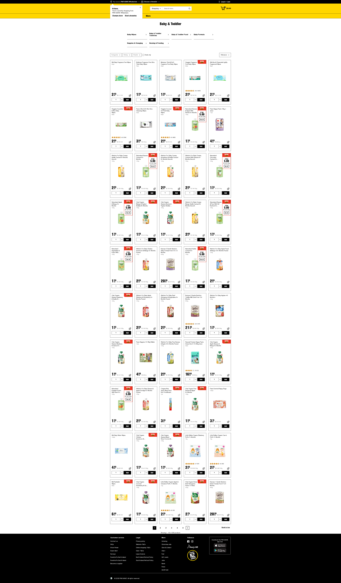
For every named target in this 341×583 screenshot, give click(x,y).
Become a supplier (116, 563)
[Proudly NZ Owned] (192, 555)
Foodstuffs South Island (118, 560)
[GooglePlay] (220, 550)
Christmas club (166, 544)
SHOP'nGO (165, 570)
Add (127, 100)
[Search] (189, 8)
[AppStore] (220, 545)
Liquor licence (140, 554)
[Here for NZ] (192, 547)
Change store (117, 16)
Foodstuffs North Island (118, 557)
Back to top (226, 527)
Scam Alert (114, 551)
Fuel (163, 554)
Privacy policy (140, 541)
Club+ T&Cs (140, 551)
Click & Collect (166, 547)
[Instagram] (192, 541)
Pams (163, 567)
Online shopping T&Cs (143, 547)
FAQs (112, 544)
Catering (164, 541)
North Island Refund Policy (144, 557)
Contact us (114, 541)
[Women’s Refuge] (111, 578)
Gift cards (165, 557)
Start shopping (130, 16)
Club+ (163, 551)
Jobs (163, 560)
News (163, 563)
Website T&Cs (141, 544)
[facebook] (188, 541)
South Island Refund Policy (144, 560)
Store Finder (114, 547)
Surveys (113, 554)
